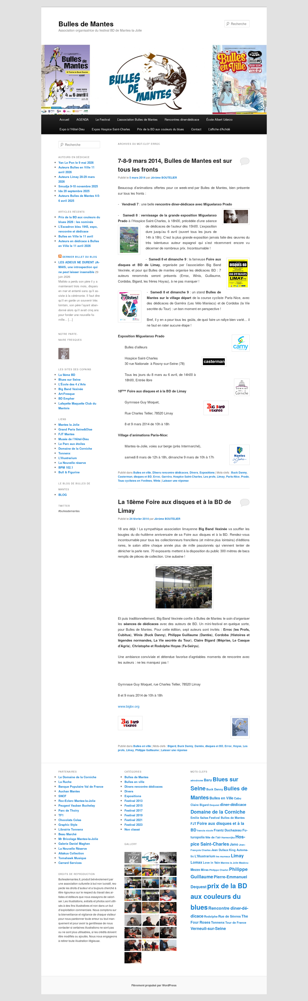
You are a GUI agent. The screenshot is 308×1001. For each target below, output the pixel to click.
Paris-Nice (233, 476)
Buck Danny (239, 472)
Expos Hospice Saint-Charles (111, 129)
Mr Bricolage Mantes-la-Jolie (78, 839)
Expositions (207, 472)
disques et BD (143, 476)
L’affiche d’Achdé (219, 129)
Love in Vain (211, 863)
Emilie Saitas (199, 818)
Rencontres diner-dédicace (182, 119)
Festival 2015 (133, 805)
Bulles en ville (142, 472)
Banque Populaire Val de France (80, 786)
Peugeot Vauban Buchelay (76, 805)
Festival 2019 (133, 815)
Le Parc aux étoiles (71, 444)
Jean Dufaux (219, 850)
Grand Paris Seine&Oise (75, 429)
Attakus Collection (71, 853)
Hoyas (237, 746)
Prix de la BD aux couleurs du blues (160, 129)
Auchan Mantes (69, 791)
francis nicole (205, 830)
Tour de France (235, 922)
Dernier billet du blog (79, 256)
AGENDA (82, 119)
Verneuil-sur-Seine (208, 928)
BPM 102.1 (65, 467)
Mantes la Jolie (68, 424)
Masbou (243, 862)
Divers (194, 472)
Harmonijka (228, 837)
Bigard (172, 746)
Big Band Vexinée (70, 389)
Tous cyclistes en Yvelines (135, 481)
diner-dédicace (233, 804)
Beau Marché (67, 834)
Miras (205, 870)
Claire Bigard (200, 805)
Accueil (64, 119)
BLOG (62, 494)
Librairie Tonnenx (70, 829)
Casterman (125, 476)
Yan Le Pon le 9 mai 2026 (76, 162)
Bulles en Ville (221, 798)
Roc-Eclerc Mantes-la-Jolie (76, 800)
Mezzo (195, 869)
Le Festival (103, 119)
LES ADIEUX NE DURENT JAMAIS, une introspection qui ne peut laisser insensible (78, 267)
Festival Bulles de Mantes (227, 818)
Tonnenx (218, 922)
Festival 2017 (133, 810)
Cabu (237, 798)
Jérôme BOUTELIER (164, 177)
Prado (245, 476)
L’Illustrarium (67, 458)
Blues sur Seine (69, 379)
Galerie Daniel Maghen (74, 843)
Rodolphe (211, 916)
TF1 (61, 815)
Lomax (196, 862)
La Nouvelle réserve (72, 462)
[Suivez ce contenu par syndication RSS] (60, 256)
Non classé (132, 829)
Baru (208, 779)
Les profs (209, 476)
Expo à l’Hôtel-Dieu (72, 129)
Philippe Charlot (218, 870)
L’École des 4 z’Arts (72, 384)
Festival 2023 (133, 824)
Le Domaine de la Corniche (77, 777)
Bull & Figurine (69, 472)
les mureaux (223, 856)
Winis (156, 481)
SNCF (62, 796)
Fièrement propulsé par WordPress (154, 985)
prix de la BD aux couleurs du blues (219, 896)
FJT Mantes (66, 434)
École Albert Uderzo (219, 119)
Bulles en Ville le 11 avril (75, 236)
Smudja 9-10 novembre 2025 (78, 186)
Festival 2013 (133, 800)
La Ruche (64, 782)
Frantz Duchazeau (228, 830)
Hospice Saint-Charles (187, 476)
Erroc (156, 476)
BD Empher (66, 398)
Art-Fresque (66, 393)
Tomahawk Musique (72, 858)
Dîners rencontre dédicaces (170, 472)
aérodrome (197, 780)
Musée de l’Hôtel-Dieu (73, 439)
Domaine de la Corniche (75, 448)
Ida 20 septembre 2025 (74, 191)
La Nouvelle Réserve (72, 848)
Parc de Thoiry (68, 810)
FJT (193, 823)
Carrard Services (70, 863)
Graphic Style (67, 824)
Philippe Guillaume (147, 750)
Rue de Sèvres (229, 916)
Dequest (214, 805)
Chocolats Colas (69, 820)
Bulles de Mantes (86, 23)
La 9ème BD (66, 375)
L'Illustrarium (205, 856)
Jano (234, 844)
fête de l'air (213, 837)
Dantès (199, 746)
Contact (196, 129)
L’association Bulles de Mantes (137, 119)
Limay (221, 476)
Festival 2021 (133, 820)
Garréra (167, 476)
